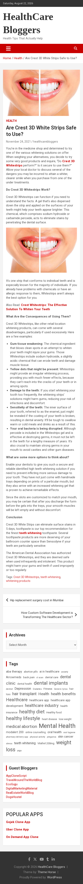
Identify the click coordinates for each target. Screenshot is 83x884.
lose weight (65, 719)
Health (11, 120)
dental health (24, 683)
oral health (55, 732)
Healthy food (54, 712)
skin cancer (65, 736)
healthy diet (32, 712)
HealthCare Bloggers (51, 867)
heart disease (49, 719)
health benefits (63, 694)
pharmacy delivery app (17, 737)
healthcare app (39, 700)
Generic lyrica (60, 689)
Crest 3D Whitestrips (26, 577)
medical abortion (21, 726)
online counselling (35, 732)
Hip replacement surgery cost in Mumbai (36, 600)
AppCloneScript (16, 776)
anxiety (64, 672)
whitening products (18, 580)
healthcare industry (42, 705)
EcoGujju (12, 784)
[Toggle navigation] (8, 48)
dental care (51, 677)
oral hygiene (69, 732)
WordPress (54, 877)
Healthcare (17, 699)
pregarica (51, 737)
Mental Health (57, 725)
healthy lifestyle (23, 718)
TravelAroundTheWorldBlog (24, 780)
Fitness (48, 688)
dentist (9, 689)
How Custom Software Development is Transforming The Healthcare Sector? (47, 615)
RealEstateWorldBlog (20, 793)
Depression (23, 689)
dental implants (51, 683)
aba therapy (14, 671)
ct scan (39, 677)
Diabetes (37, 689)
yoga (19, 750)
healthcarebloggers (45, 141)
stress (9, 743)
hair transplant (24, 694)
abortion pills (31, 671)
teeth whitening (30, 533)
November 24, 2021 (18, 141)
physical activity (37, 737)
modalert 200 (15, 732)
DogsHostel (14, 797)
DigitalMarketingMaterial (21, 788)
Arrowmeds (13, 677)
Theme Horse (47, 872)
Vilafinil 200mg (45, 743)
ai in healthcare (49, 671)
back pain (29, 677)
